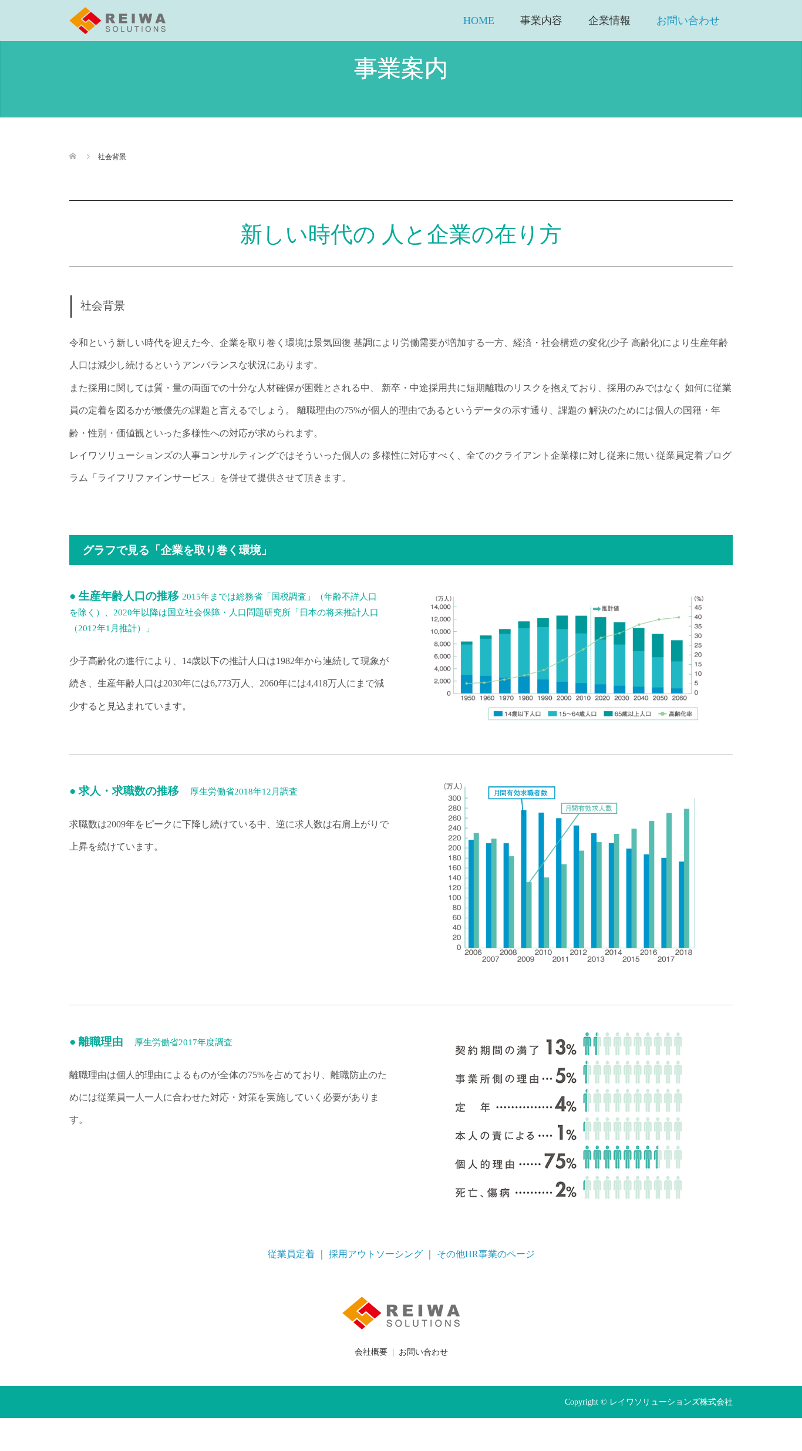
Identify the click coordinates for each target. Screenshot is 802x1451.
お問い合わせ (688, 20)
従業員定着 (291, 1254)
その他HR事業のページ (486, 1254)
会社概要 (371, 1352)
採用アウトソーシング (376, 1254)
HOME (478, 20)
